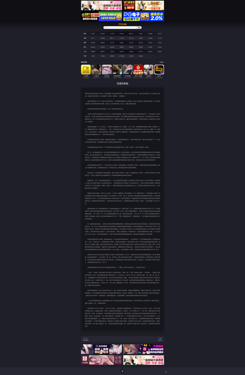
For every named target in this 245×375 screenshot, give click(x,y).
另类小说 (141, 51)
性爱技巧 (160, 51)
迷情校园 (131, 51)
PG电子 (93, 33)
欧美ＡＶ (112, 38)
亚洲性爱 (93, 42)
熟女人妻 (131, 38)
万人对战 (112, 33)
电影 (85, 42)
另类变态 (160, 42)
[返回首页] (166, 372)
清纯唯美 (141, 47)
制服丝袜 (131, 42)
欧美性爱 (122, 42)
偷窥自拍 (93, 47)
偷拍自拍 (103, 42)
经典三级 (141, 42)
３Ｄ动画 (122, 38)
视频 (85, 38)
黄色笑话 (150, 51)
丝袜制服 (141, 38)
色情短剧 (141, 56)
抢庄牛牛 (160, 33)
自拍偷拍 (103, 38)
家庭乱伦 (103, 51)
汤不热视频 (121, 56)
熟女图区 (150, 47)
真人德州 (103, 33)
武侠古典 (122, 51)
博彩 (85, 34)
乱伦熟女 (150, 42)
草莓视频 (112, 56)
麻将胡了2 (131, 33)
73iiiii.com (122, 24)
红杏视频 (131, 56)
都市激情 (93, 51)
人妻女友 (112, 51)
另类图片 (160, 47)
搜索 (139, 27)
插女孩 (93, 56)
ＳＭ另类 (160, 38)
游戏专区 (122, 33)
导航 (85, 56)
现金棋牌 (150, 33)
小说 (85, 51)
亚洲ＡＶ (93, 38)
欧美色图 (112, 47)
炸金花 (140, 33)
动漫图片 (122, 47)
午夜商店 (103, 56)
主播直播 (150, 38)
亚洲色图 (103, 47)
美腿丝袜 (131, 47)
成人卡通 (112, 42)
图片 (85, 47)
